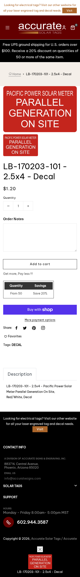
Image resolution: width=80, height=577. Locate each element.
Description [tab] (20, 374)
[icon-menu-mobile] (7, 27)
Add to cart (40, 264)
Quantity (9, 197)
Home (16, 74)
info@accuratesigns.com (22, 478)
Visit (70, 10)
